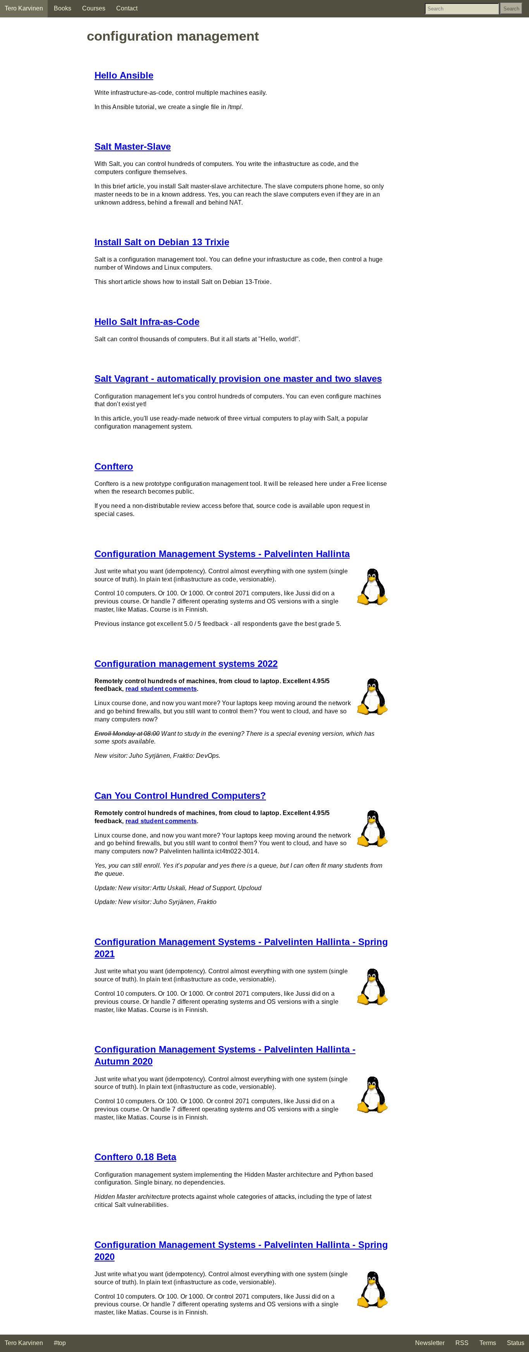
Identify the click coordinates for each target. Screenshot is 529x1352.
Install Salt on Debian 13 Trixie (161, 242)
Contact (126, 8)
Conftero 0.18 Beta (135, 1157)
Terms (487, 1343)
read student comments (161, 688)
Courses (93, 8)
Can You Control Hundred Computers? (180, 795)
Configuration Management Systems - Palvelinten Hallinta (222, 554)
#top (60, 1343)
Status (515, 1343)
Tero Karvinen (24, 8)
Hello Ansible (123, 75)
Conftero (113, 466)
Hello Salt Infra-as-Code (146, 321)
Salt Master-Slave (132, 146)
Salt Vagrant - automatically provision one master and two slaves (238, 378)
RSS (462, 1343)
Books (62, 8)
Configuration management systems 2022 (186, 663)
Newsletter (430, 1343)
